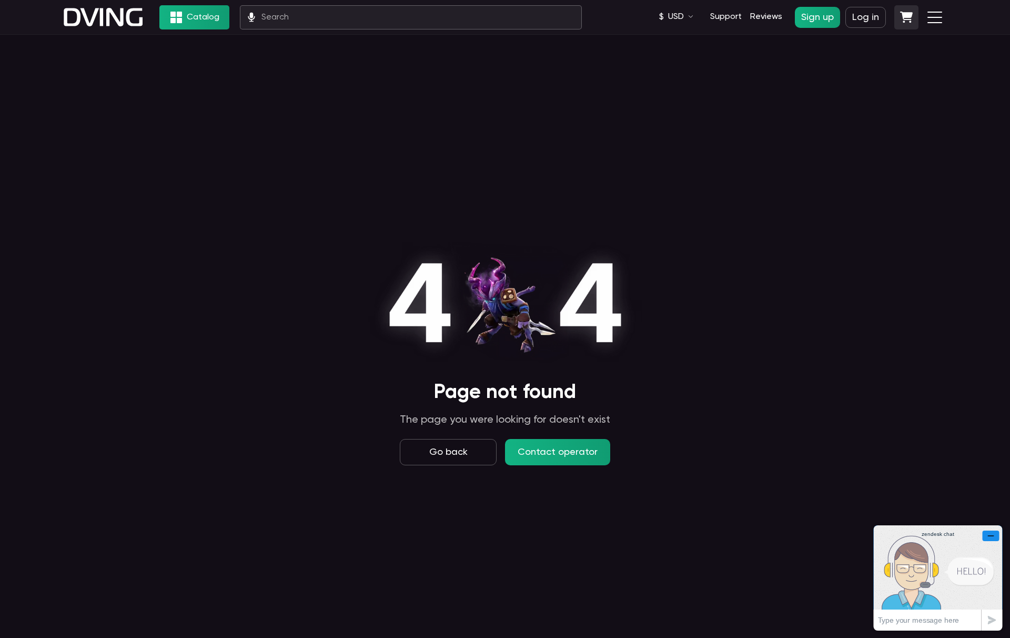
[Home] (103, 17)
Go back (448, 452)
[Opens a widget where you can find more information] (938, 577)
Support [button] (726, 17)
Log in (865, 17)
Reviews (766, 17)
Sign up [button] (817, 17)
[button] (906, 17)
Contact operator (558, 452)
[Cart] (906, 17)
